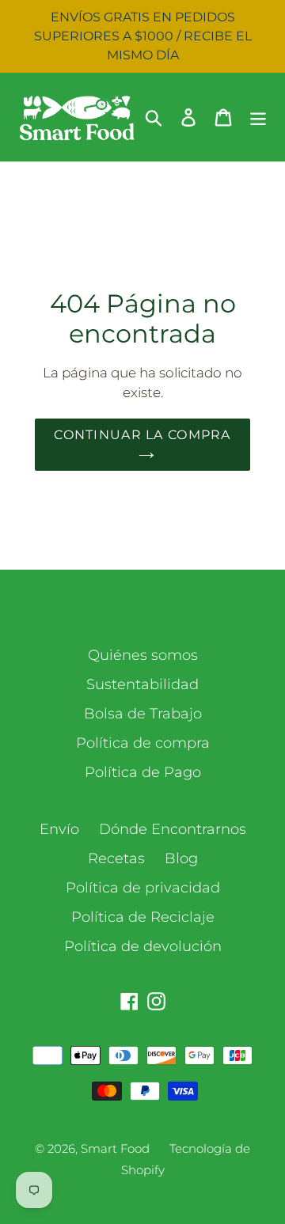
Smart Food (115, 1148)
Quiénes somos (143, 655)
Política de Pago (143, 772)
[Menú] (258, 116)
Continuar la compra (142, 434)
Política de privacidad (143, 887)
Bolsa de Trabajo (143, 713)
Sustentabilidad (142, 684)
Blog (181, 858)
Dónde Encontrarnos (172, 829)
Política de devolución (143, 946)
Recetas (116, 858)
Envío (59, 829)
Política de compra (143, 743)
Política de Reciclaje (143, 917)
